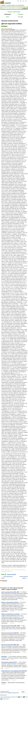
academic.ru (5, 2)
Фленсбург (4, 656)
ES (23, 1)
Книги (7, 16)
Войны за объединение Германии (10, 602)
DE (20, 1)
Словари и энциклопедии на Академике (12, 5)
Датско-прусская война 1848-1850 (10, 632)
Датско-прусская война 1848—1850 (10, 592)
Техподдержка (9, 692)
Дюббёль (3, 682)
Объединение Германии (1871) (9, 662)
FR (26, 1)
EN (18, 1)
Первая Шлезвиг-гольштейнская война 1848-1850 (14, 670)
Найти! (24, 8)
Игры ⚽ (20, 16)
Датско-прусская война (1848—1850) (10, 625)
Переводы (20, 14)
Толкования (7, 14)
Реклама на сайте (15, 692)
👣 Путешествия (3, 694)
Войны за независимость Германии (10, 614)
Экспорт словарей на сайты (5, 696)
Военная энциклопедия (14, 11)
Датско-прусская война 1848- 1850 (10, 644)
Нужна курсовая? (11, 574)
